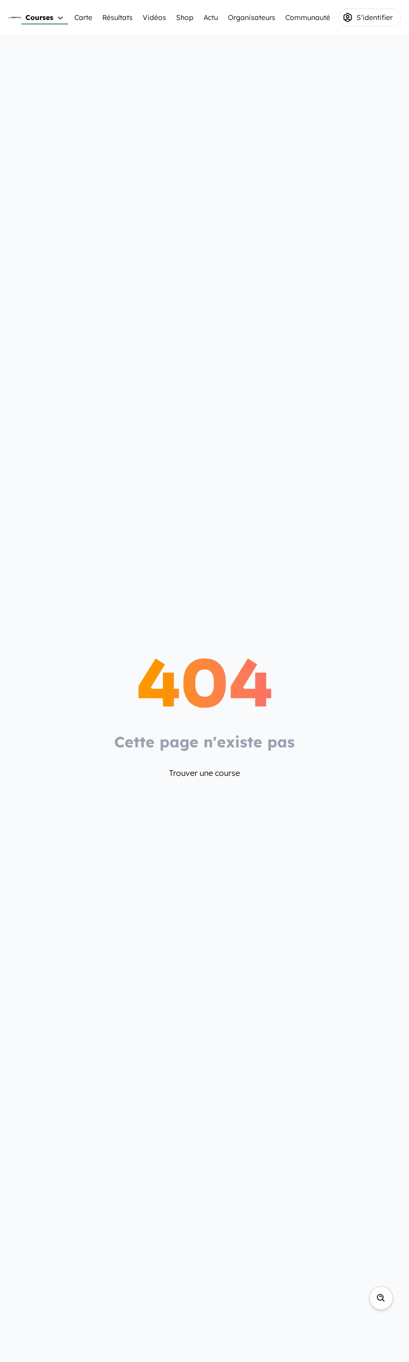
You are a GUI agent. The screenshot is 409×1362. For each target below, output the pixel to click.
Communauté (307, 17)
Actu (211, 17)
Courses (39, 17)
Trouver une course (204, 773)
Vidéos (154, 17)
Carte (83, 17)
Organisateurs (251, 17)
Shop (185, 17)
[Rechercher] (381, 1298)
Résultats (117, 17)
